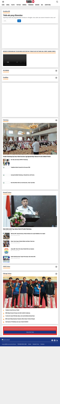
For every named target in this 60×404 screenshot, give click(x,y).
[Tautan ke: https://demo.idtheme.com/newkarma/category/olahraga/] (56, 274)
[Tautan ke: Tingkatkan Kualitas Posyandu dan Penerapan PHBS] (6, 169)
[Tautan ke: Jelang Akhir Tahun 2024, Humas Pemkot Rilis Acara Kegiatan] (6, 251)
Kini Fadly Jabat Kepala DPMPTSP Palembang (19, 159)
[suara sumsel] (30, 1)
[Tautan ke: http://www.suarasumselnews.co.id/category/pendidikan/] (56, 78)
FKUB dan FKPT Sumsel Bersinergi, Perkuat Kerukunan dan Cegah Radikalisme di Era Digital (28, 233)
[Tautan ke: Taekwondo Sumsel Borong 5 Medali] (30, 292)
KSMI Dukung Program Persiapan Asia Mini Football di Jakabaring (17, 312)
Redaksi (29, 344)
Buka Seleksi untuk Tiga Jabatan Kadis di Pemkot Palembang (17, 229)
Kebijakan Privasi (36, 344)
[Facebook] (52, 340)
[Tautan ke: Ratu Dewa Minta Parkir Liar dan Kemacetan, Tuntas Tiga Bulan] (6, 185)
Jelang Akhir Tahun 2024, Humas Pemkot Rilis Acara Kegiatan (22, 248)
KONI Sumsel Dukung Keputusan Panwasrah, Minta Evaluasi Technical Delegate (20, 318)
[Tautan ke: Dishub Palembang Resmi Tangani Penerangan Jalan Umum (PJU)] (6, 259)
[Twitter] (55, 340)
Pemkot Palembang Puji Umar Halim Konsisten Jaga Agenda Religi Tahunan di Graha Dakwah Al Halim (27, 156)
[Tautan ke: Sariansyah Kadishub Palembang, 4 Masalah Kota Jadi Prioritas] (6, 177)
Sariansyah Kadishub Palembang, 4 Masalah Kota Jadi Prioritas (22, 174)
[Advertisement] (30, 36)
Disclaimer (42, 344)
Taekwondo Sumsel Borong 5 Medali (12, 310)
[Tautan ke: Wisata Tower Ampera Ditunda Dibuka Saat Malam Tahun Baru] (6, 243)
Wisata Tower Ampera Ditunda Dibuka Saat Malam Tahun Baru (22, 241)
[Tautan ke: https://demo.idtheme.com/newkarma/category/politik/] (56, 267)
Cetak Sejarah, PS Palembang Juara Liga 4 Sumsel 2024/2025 (16, 321)
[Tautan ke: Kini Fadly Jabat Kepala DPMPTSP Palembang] (6, 162)
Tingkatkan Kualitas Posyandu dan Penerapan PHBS (20, 167)
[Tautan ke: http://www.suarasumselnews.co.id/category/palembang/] (56, 71)
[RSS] (57, 340)
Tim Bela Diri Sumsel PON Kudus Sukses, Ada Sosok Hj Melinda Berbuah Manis (20, 315)
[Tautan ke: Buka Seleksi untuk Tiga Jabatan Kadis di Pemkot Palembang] (30, 211)
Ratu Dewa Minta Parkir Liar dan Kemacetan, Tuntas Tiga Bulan (23, 182)
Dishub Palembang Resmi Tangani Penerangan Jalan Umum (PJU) (23, 256)
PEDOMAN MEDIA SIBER (22, 344)
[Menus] (3, 2)
